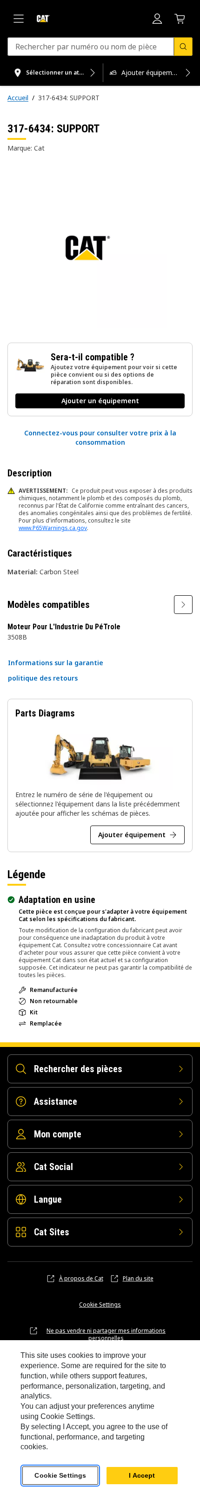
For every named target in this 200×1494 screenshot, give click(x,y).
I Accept (142, 1475)
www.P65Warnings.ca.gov (53, 528)
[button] (100, 438)
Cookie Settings (100, 1304)
